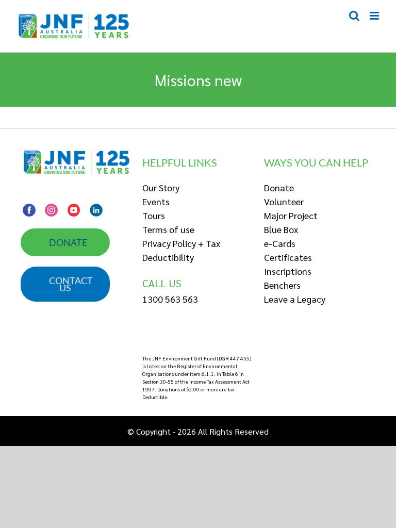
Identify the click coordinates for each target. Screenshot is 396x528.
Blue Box (281, 229)
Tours (153, 215)
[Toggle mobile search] (354, 15)
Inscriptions (287, 271)
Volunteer (284, 201)
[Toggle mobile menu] (375, 15)
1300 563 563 (170, 299)
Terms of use (168, 229)
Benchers (282, 285)
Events (156, 201)
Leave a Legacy (294, 299)
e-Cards (279, 243)
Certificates (288, 257)
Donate (279, 187)
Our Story (160, 187)
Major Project (291, 215)
